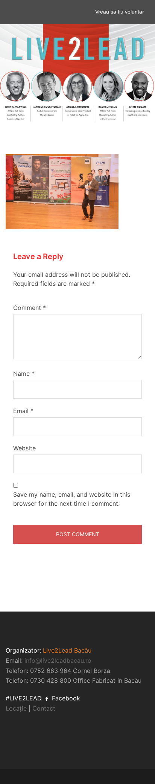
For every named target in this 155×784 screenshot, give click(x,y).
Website (24, 448)
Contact (43, 708)
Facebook (65, 698)
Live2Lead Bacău (67, 650)
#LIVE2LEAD (24, 698)
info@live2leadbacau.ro (57, 660)
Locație (16, 708)
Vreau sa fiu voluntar (119, 12)
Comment (29, 307)
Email (23, 411)
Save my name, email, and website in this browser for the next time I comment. (71, 499)
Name (24, 373)
